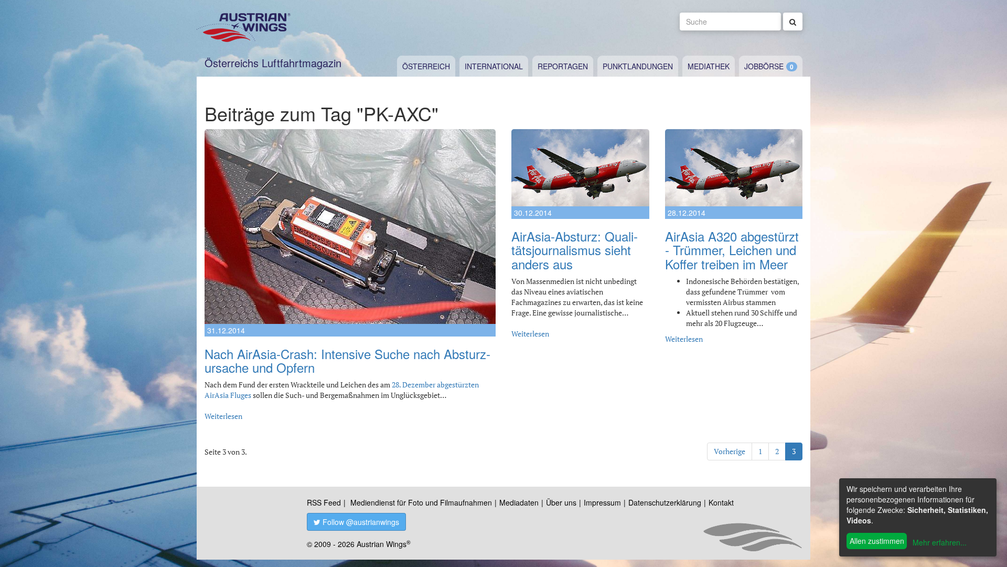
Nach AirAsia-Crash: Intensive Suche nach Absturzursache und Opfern (347, 360)
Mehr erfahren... (940, 542)
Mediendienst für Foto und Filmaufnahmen (421, 502)
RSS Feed (324, 502)
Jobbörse (764, 66)
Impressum (602, 502)
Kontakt (721, 502)
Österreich (426, 66)
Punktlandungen (638, 66)
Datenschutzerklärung (664, 502)
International (494, 66)
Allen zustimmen (877, 541)
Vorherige (729, 451)
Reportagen (563, 66)
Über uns (561, 502)
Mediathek (709, 66)
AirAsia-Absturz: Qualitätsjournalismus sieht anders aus (574, 250)
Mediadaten (519, 502)
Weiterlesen (223, 416)
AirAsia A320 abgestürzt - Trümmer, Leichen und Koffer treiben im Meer (732, 250)
